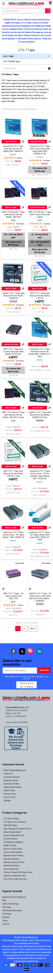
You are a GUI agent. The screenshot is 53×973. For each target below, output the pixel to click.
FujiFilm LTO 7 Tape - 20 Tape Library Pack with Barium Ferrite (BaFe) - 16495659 (40, 597)
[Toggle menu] (3, 3)
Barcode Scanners (11, 859)
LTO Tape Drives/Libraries (15, 822)
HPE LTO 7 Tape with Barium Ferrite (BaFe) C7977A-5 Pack (13, 473)
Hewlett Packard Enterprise (14, 897)
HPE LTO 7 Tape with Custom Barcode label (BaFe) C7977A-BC (13, 351)
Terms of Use (9, 797)
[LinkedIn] (39, 651)
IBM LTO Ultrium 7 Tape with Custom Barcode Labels (39, 214)
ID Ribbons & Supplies (13, 842)
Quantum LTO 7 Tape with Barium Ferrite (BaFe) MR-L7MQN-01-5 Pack (40, 353)
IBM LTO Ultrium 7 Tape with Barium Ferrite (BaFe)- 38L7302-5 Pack (13, 415)
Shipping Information (12, 787)
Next (32, 628)
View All (5, 924)
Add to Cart (11, 141)
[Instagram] (31, 651)
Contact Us (8, 774)
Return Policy (9, 790)
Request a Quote (11, 780)
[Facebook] (13, 651)
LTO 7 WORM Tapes (11, 61)
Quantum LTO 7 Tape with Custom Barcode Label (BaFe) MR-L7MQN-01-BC (40, 150)
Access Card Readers (13, 852)
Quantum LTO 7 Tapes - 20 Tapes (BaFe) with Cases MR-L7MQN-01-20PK (40, 536)
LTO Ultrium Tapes (11, 818)
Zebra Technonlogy (10, 904)
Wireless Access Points (14, 862)
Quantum (6, 917)
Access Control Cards (13, 849)
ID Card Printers (10, 839)
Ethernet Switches (11, 865)
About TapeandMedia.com (15, 770)
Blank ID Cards (10, 845)
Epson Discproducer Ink (14, 835)
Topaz (5, 920)
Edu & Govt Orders (11, 784)
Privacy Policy (10, 794)
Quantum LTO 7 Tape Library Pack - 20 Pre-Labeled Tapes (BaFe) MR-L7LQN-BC (40, 475)
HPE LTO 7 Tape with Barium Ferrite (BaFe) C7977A (40, 295)
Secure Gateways (11, 869)
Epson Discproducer (12, 832)
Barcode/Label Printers (14, 855)
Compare (23, 141)
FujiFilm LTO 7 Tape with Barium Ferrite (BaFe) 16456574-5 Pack (39, 415)
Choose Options (37, 141)
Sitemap (7, 800)
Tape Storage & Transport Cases (17, 828)
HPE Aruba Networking (12, 910)
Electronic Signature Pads (15, 875)
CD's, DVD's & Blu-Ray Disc (15, 879)
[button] (49, 69)
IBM (4, 900)
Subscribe (44, 670)
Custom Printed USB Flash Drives (18, 872)
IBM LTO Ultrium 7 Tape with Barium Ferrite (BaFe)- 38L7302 (13, 214)
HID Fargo (6, 907)
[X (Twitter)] (22, 651)
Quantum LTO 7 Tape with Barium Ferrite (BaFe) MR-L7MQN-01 (13, 148)
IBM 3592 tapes (11, 825)
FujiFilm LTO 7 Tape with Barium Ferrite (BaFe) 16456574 (13, 295)
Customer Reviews (12, 777)
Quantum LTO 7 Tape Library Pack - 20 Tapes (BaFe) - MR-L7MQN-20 (13, 535)
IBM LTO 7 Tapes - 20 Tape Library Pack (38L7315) (13, 596)
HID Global (6, 914)
